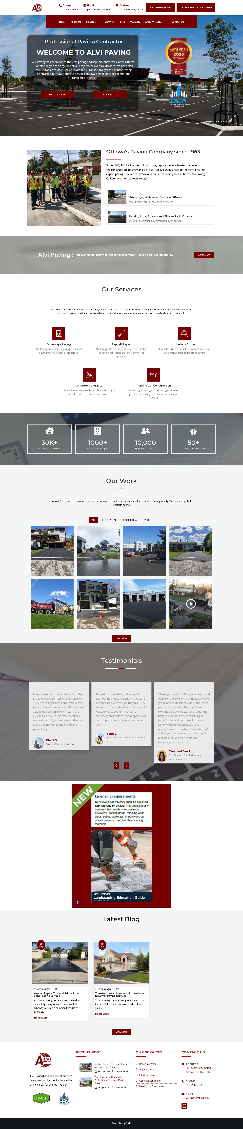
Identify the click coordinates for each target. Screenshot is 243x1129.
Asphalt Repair (122, 344)
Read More (41, 1017)
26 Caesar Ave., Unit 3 (131, 9)
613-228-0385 (70, 9)
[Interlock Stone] (184, 333)
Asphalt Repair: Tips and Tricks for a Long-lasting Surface (56, 994)
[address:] (183, 1064)
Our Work (109, 21)
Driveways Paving (59, 344)
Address (125, 5)
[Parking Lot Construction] (153, 375)
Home (62, 21)
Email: (190, 1094)
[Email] (84, 5)
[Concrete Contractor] (89, 375)
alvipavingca (43, 988)
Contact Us (177, 21)
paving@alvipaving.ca (98, 9)
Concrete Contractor (89, 385)
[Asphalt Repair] (121, 333)
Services (91, 21)
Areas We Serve (154, 21)
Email (91, 5)
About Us (76, 21)
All (94, 519)
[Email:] (183, 1094)
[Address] (117, 5)
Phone (67, 5)
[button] (4, 76)
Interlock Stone (184, 344)
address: (192, 1064)
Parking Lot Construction (154, 385)
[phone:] (183, 1081)
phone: (191, 1081)
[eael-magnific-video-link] (190, 604)
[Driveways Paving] (58, 333)
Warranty (135, 21)
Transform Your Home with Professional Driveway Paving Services (119, 994)
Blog (122, 21)
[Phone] (60, 5)
